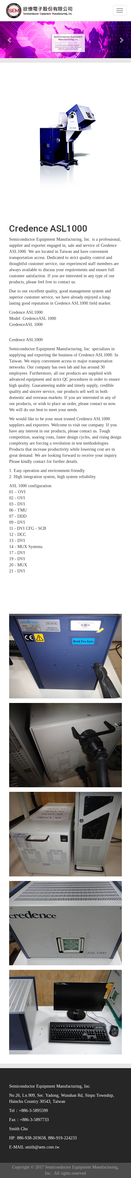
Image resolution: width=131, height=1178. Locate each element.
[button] (10, 39)
